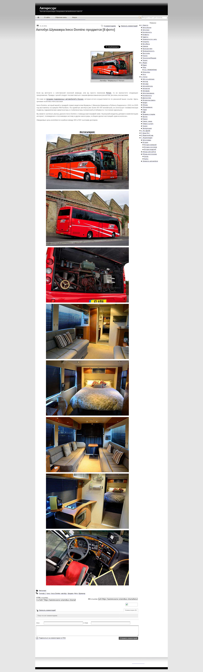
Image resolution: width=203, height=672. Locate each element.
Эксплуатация (147, 128)
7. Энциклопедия (146, 137)
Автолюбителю (148, 86)
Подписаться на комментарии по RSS (52, 638)
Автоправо (146, 91)
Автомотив (146, 88)
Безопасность (147, 32)
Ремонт (145, 119)
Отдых (145, 109)
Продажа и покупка (149, 114)
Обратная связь (61, 17)
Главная (38, 17)
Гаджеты (145, 37)
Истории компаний (150, 144)
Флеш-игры (146, 72)
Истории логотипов (150, 147)
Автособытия (147, 27)
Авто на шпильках (148, 79)
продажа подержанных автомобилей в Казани (64, 99)
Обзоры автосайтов (149, 151)
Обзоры (145, 105)
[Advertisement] (86, 38)
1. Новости (144, 25)
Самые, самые (147, 121)
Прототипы (146, 53)
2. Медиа (144, 62)
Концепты (146, 41)
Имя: (38, 623)
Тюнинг (145, 60)
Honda (146, 156)
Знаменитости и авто (150, 39)
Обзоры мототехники (150, 154)
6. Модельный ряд (147, 135)
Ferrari (108, 93)
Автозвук (145, 84)
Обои (144, 67)
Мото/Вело (146, 44)
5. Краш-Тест (145, 133)
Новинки (145, 46)
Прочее (145, 116)
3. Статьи (144, 76)
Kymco (146, 159)
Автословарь (147, 140)
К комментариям (110, 26)
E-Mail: (86, 623)
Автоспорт (42, 590)
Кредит (145, 102)
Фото (76, 593)
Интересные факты (149, 100)
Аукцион (70, 593)
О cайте (47, 17)
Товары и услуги (148, 123)
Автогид (145, 81)
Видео (145, 65)
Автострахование (148, 93)
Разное (145, 55)
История (145, 142)
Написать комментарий (129, 26)
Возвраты (146, 34)
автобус (64, 593)
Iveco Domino (55, 593)
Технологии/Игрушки (149, 58)
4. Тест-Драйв (145, 130)
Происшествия (147, 48)
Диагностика (147, 98)
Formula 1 (42, 593)
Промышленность (148, 51)
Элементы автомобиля (150, 161)
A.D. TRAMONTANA (150, 69)
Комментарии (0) (131, 610)
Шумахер (82, 593)
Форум (74, 17)
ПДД (144, 112)
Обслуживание (147, 107)
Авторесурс (47, 8)
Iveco (48, 593)
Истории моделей (150, 149)
